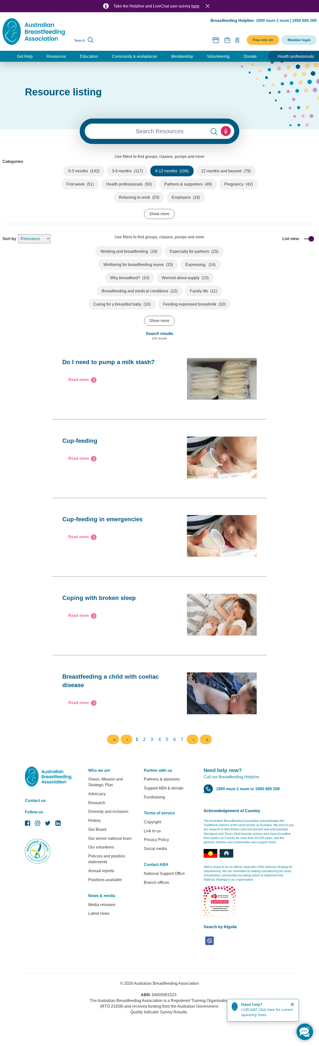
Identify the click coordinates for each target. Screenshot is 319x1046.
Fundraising (154, 797)
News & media (101, 896)
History (94, 820)
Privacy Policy (156, 840)
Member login (299, 40)
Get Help (25, 56)
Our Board (97, 829)
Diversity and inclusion (108, 811)
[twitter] (48, 824)
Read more (78, 380)
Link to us (152, 831)
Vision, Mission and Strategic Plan (105, 782)
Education (89, 56)
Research (96, 803)
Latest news (98, 913)
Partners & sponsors (162, 779)
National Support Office (164, 873)
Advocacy (97, 794)
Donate (250, 56)
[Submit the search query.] (214, 131)
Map (237, 40)
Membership (182, 56)
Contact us (35, 800)
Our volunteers (101, 847)
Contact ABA (156, 864)
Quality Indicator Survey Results (158, 1012)
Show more (159, 214)
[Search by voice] (226, 131)
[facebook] (27, 824)
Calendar (227, 40)
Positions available (105, 880)
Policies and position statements (106, 859)
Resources (56, 56)
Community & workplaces (134, 56)
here (195, 6)
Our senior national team (110, 838)
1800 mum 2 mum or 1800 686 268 (248, 789)
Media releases (101, 905)
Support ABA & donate (163, 788)
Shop (216, 40)
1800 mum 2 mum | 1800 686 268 (286, 20)
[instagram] (37, 824)
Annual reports (101, 871)
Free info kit (263, 40)
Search (79, 40)
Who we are (99, 770)
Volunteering (218, 56)
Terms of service (159, 813)
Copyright (152, 822)
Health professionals (296, 56)
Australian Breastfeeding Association (166, 983)
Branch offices (156, 882)
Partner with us (158, 770)
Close (207, 6)
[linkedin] (58, 824)
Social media (155, 849)
